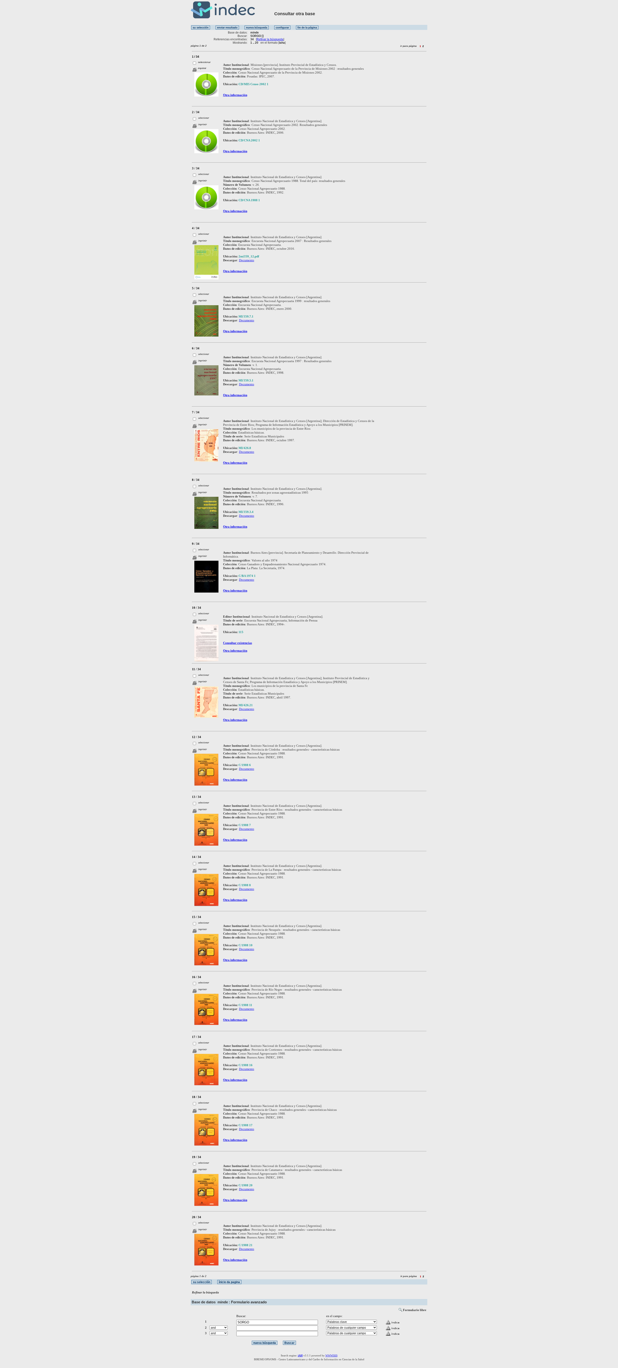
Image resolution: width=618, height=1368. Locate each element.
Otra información (235, 95)
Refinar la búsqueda (270, 39)
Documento (246, 260)
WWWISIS (331, 1355)
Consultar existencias (237, 643)
